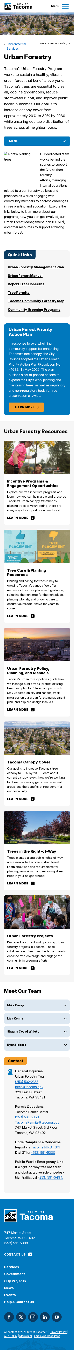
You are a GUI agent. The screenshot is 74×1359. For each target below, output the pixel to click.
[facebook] (9, 1317)
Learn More (24, 407)
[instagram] (33, 1317)
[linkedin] (45, 1317)
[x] (21, 1317)
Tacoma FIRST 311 (45, 1147)
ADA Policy (10, 1335)
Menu (13, 141)
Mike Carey (15, 1005)
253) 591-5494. (51, 1177)
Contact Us (15, 1254)
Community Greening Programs (34, 309)
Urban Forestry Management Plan (36, 267)
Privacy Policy (58, 1331)
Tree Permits (19, 293)
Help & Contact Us (19, 1302)
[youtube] (57, 1317)
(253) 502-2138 (26, 1082)
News (9, 1288)
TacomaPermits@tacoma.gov (37, 1122)
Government (14, 1274)
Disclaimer (25, 1335)
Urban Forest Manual (25, 276)
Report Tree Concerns (26, 284)
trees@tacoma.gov (29, 1087)
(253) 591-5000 (43, 1152)
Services (11, 1267)
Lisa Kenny (15, 1018)
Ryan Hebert (16, 1044)
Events (10, 1295)
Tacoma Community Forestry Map (36, 301)
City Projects (15, 1281)
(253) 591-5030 (27, 1117)
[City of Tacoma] (18, 6)
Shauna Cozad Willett (23, 1031)
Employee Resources (47, 1335)
